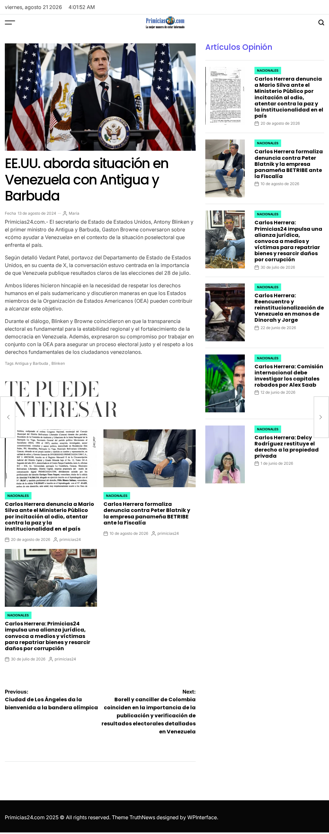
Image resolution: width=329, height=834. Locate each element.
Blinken (58, 363)
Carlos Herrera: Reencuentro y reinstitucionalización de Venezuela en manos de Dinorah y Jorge (289, 308)
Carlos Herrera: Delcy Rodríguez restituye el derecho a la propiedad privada (286, 447)
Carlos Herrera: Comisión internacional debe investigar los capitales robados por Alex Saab (288, 376)
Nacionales (18, 496)
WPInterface (202, 817)
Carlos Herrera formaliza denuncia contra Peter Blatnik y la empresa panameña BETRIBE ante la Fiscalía (146, 513)
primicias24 (70, 539)
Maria (74, 213)
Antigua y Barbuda (31, 363)
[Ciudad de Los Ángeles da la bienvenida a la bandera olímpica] (7, 417)
